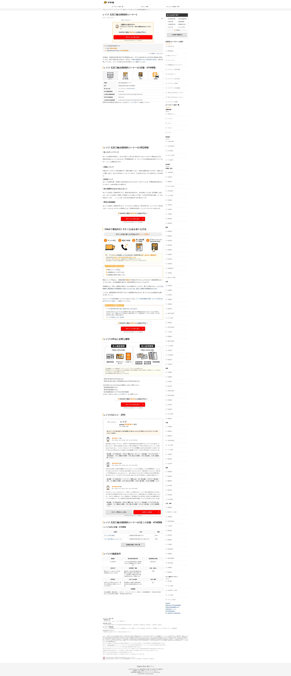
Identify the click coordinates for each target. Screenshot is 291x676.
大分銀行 (169, 544)
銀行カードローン (172, 55)
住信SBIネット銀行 (172, 590)
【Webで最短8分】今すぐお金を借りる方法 (143, 59)
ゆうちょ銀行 (170, 155)
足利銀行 (169, 254)
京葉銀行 (169, 263)
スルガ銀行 (170, 345)
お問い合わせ (157, 672)
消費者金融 (170, 51)
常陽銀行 (169, 236)
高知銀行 (169, 476)
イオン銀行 (170, 595)
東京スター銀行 (171, 277)
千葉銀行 (169, 273)
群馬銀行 (169, 249)
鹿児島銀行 (170, 549)
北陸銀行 (169, 304)
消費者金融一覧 (107, 619)
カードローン (110, 9)
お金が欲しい (148, 624)
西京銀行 (169, 459)
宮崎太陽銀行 (170, 558)
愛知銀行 (169, 359)
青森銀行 (169, 181)
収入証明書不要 (182, 19)
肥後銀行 (169, 539)
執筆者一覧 (155, 669)
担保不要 (170, 21)
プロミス (169, 128)
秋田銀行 (169, 200)
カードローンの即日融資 (173, 69)
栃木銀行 (169, 259)
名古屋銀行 (170, 355)
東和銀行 (169, 245)
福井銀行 (169, 308)
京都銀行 (169, 377)
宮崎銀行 (169, 553)
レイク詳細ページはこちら (155, 53)
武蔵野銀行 (170, 268)
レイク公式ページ (135, 102)
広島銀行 (169, 454)
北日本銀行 (170, 191)
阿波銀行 (169, 490)
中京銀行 (169, 364)
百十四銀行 (170, 499)
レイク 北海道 (122, 9)
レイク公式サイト (122, 394)
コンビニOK (182, 27)
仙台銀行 (169, 204)
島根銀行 (169, 431)
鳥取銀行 (169, 436)
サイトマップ (150, 672)
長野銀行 (169, 322)
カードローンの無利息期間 (109, 628)
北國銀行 (169, 299)
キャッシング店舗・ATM (172, 6)
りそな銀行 (170, 160)
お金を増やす (136, 624)
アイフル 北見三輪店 (109, 535)
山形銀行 (169, 209)
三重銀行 (169, 372)
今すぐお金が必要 (119, 624)
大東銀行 (169, 214)
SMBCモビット (171, 114)
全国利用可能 (171, 24)
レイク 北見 (129, 9)
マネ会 (104, 9)
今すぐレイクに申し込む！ (133, 37)
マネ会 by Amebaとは (133, 669)
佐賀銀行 (169, 516)
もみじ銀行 (170, 445)
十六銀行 (169, 332)
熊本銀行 (169, 535)
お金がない (160, 624)
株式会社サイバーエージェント (132, 658)
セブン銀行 (170, 585)
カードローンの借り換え (173, 78)
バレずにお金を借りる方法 (109, 624)
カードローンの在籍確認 (173, 88)
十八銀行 (169, 526)
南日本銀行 (170, 563)
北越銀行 (169, 290)
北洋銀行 (169, 177)
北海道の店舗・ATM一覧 (133, 544)
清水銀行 (169, 350)
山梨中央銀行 (170, 313)
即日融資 (155, 628)
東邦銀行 (169, 223)
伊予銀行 (169, 485)
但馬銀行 (169, 400)
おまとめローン (171, 74)
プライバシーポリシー (153, 670)
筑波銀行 (169, 240)
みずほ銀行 (170, 150)
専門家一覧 (148, 669)
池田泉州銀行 (170, 390)
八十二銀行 (170, 318)
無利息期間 (181, 21)
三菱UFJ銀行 (170, 141)
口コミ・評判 (144, 6)
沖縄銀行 (169, 567)
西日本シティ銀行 (172, 512)
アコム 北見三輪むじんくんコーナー (113, 539)
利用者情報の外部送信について (138, 672)
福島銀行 (169, 218)
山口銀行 (169, 463)
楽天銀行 (169, 581)
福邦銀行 (169, 409)
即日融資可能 (171, 19)
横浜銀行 (169, 231)
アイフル (169, 118)
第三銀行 (169, 386)
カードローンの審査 (172, 102)
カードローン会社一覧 (117, 6)
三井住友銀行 (170, 146)
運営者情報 (142, 669)
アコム (169, 123)
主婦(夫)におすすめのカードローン (111, 631)
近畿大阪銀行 (170, 395)
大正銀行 (169, 404)
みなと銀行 (170, 414)
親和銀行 (169, 530)
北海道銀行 (170, 172)
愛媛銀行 (169, 481)
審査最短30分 (182, 24)
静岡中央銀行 (170, 341)
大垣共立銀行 (170, 327)
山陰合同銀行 (170, 440)
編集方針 (161, 669)
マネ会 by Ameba (110, 645)
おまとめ (170, 27)
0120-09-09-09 (131, 88)
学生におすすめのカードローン (175, 97)
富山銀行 (169, 295)
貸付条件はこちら (112, 641)
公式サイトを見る (147, 512)
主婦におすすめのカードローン (175, 92)
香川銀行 (169, 494)
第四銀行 (169, 285)
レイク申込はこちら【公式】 (116, 317)
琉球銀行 (169, 572)
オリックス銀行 (171, 599)
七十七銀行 (170, 195)
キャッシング (170, 60)
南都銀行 (169, 418)
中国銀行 (169, 426)
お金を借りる (170, 46)
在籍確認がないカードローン (174, 65)
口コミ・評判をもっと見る (119, 512)
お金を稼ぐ (154, 624)
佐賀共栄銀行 (170, 521)
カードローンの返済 (172, 83)
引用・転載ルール (142, 670)
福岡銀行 (169, 507)
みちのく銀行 (170, 186)
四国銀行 (169, 471)
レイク (116, 9)
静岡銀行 (169, 336)
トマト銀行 (170, 449)
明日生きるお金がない (128, 624)
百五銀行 (169, 381)
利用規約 (135, 670)
